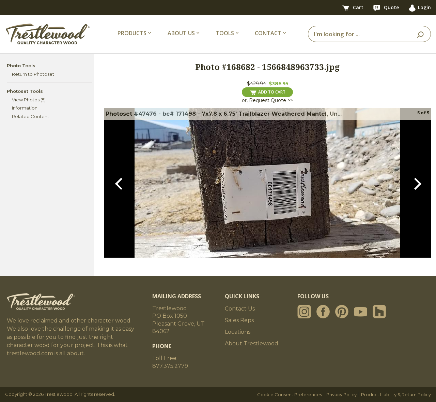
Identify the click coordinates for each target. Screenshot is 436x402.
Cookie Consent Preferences (289, 394)
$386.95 (278, 84)
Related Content (30, 116)
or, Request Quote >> (267, 100)
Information (24, 108)
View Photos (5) (29, 99)
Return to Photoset (33, 74)
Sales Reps (239, 320)
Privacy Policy (341, 394)
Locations (237, 332)
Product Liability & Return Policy (396, 394)
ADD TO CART (271, 92)
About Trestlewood (251, 343)
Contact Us (240, 308)
